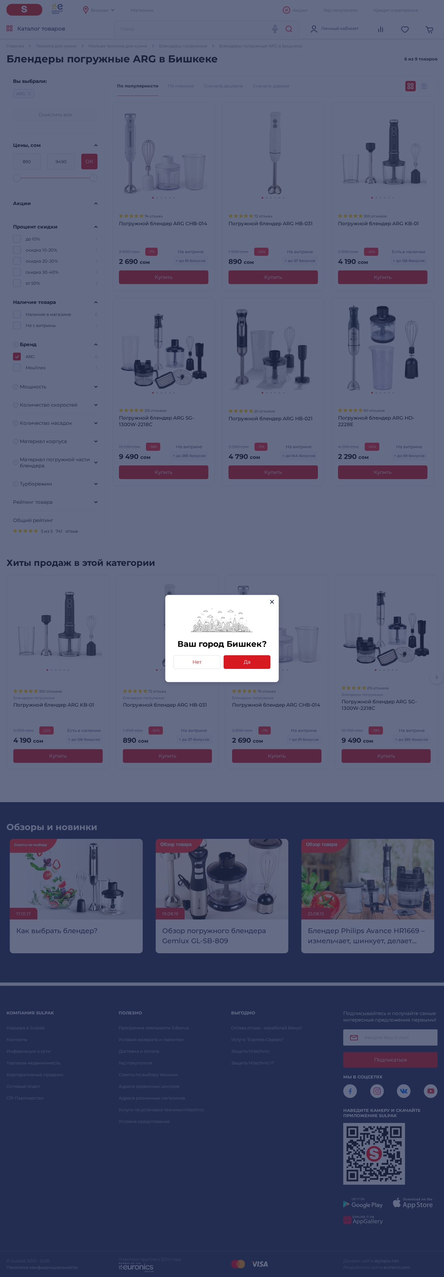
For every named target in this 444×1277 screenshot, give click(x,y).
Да (247, 662)
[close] (272, 602)
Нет (197, 662)
